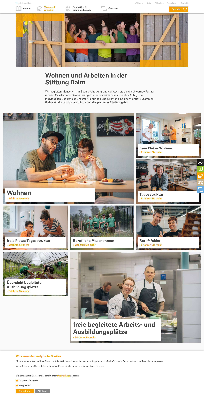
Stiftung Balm (25, 3)
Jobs (149, 3)
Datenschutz (63, 376)
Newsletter (172, 3)
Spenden (176, 9)
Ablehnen (42, 391)
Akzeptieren (25, 391)
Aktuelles (159, 3)
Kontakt (184, 3)
